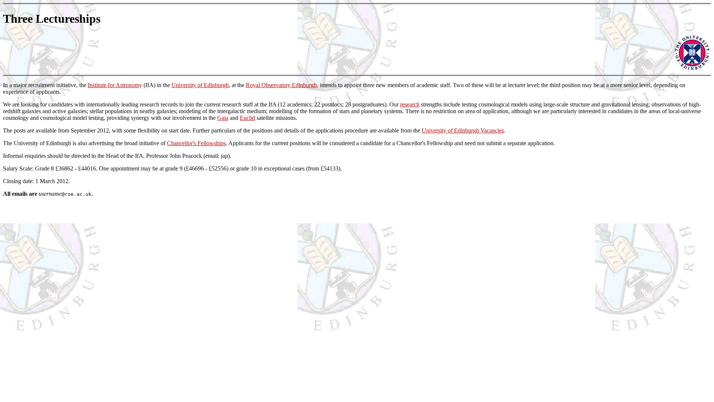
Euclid (247, 118)
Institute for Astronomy (115, 85)
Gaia (222, 118)
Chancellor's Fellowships (196, 143)
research (409, 104)
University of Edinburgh (200, 85)
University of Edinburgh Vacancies (463, 130)
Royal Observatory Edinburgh (281, 85)
